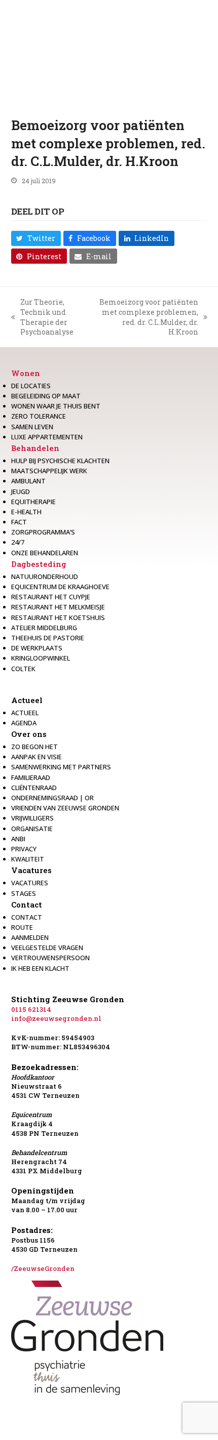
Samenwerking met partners (61, 766)
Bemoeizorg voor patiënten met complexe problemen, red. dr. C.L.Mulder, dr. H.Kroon (146, 317)
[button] (36, 238)
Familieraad (30, 777)
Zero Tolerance (38, 416)
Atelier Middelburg (44, 627)
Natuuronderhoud (44, 576)
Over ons (29, 734)
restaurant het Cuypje (50, 596)
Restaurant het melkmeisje (58, 606)
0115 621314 (31, 1009)
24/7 (17, 542)
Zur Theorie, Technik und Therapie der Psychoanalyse (42, 317)
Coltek (23, 668)
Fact (19, 521)
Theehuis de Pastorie (47, 637)
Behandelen (35, 448)
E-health (26, 511)
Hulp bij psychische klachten (60, 460)
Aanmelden (30, 937)
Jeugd (20, 491)
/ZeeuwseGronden (43, 1268)
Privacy (24, 848)
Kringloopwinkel (40, 658)
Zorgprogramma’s (43, 532)
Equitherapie (33, 501)
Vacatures (31, 870)
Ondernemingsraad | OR (52, 797)
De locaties (31, 385)
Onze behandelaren (44, 552)
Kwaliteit (27, 858)
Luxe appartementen (47, 436)
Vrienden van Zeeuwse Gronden (65, 807)
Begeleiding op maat (46, 395)
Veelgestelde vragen (47, 947)
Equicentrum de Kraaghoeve (60, 586)
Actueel (27, 700)
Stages (23, 893)
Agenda (24, 722)
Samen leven (32, 426)
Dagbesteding (38, 564)
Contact (26, 904)
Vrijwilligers (32, 817)
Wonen (25, 373)
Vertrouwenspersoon (50, 957)
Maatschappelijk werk (49, 470)
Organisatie (32, 828)
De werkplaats (36, 647)
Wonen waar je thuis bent (55, 405)
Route (22, 927)
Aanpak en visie (36, 756)
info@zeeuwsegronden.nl (56, 1018)
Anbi (18, 838)
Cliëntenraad (34, 787)
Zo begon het (34, 746)
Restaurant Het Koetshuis (58, 617)
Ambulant (28, 480)
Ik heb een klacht (40, 968)
